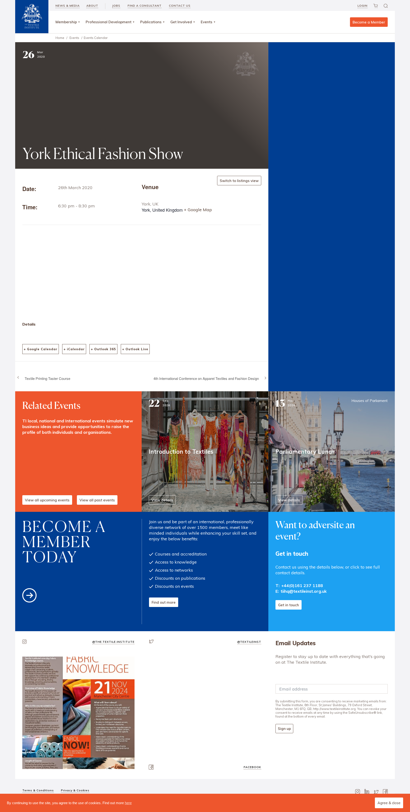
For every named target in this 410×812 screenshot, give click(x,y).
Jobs (116, 5)
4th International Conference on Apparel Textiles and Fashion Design (206, 378)
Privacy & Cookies (75, 790)
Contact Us (180, 5)
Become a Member (369, 22)
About (92, 5)
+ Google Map (198, 209)
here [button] (128, 803)
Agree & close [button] (389, 803)
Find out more (164, 602)
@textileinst (249, 642)
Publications (151, 22)
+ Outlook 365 (103, 349)
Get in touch (288, 605)
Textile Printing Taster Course (47, 378)
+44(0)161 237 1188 (302, 585)
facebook (252, 767)
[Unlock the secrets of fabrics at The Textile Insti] (78, 713)
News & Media (68, 5)
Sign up (284, 728)
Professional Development (108, 22)
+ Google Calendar (40, 349)
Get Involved (181, 22)
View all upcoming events (47, 500)
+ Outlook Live (135, 349)
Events (206, 22)
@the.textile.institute (113, 642)
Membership (66, 22)
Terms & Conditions (38, 790)
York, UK (150, 204)
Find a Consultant (145, 5)
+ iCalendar (74, 349)
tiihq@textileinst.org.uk (304, 591)
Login (363, 5)
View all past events (97, 500)
